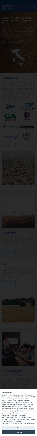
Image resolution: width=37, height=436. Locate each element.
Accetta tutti (18, 432)
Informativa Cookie (28, 423)
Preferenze (18, 428)
